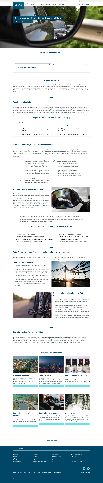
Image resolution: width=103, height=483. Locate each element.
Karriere (72, 459)
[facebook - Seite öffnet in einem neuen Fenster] (88, 468)
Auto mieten (15, 456)
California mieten (41, 205)
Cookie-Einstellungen (56, 472)
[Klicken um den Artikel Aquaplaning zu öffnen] (77, 402)
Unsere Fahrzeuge (16, 459)
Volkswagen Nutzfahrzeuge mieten (39, 461)
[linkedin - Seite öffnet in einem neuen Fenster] (84, 468)
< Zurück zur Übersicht (51, 440)
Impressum (20, 472)
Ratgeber (53, 461)
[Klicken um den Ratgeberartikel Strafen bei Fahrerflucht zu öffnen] (25, 402)
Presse (72, 458)
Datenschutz (29, 472)
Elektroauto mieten (17, 461)
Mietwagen (53, 340)
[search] (49, 65)
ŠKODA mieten (35, 463)
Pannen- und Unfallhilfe (56, 456)
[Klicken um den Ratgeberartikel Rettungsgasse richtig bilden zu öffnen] (77, 364)
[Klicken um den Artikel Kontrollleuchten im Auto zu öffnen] (51, 402)
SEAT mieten (35, 458)
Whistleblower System (46, 472)
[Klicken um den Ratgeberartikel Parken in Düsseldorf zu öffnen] (25, 364)
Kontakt (53, 458)
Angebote (15, 458)
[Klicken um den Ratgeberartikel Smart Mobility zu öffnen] (51, 364)
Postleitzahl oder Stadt (19, 62)
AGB (25, 472)
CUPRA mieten (35, 459)
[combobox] (70, 64)
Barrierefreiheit (37, 472)
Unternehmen (74, 456)
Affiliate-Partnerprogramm (76, 461)
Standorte (54, 459)
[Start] (14, 448)
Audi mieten (35, 456)
